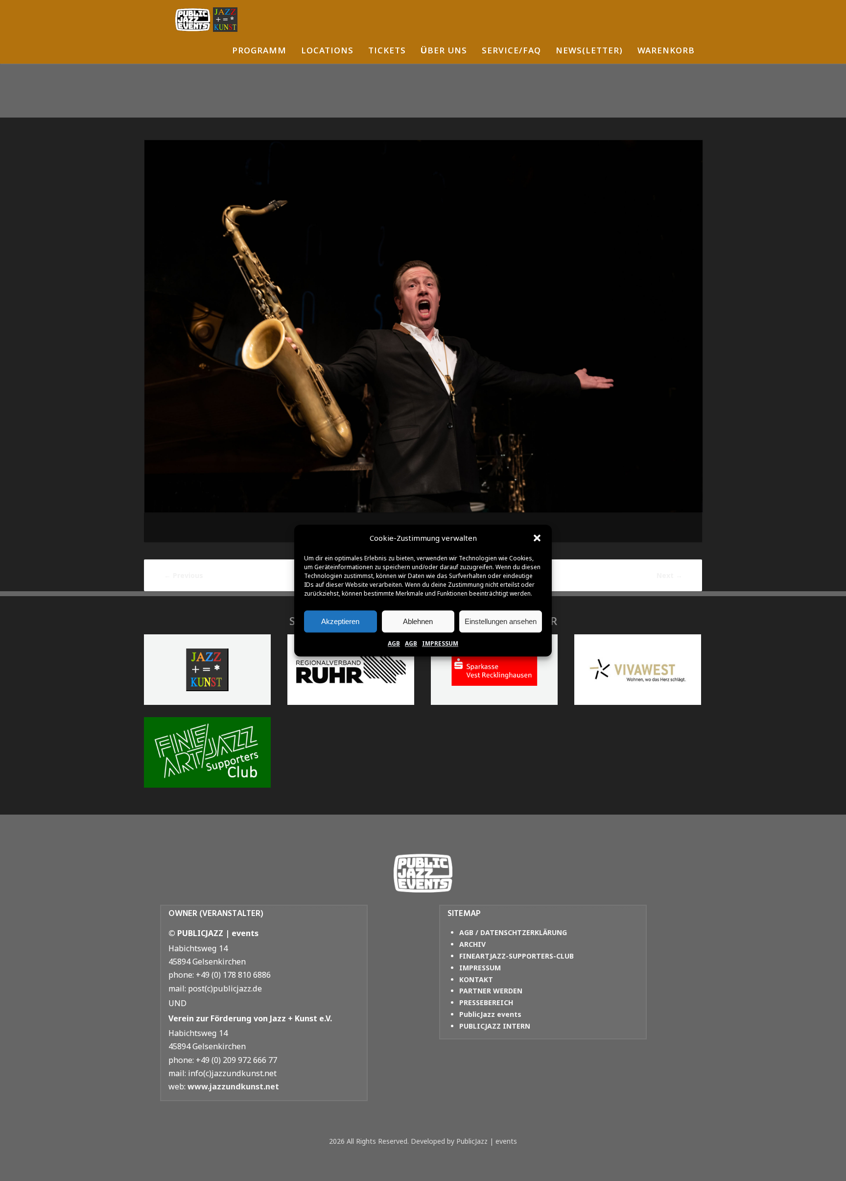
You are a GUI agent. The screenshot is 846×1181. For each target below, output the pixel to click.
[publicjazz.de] (206, 20)
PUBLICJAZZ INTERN (494, 1026)
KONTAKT (476, 979)
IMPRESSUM (440, 643)
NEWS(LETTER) (589, 52)
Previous (183, 575)
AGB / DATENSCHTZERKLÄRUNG (513, 932)
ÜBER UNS (444, 52)
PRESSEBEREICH (486, 1002)
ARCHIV (472, 944)
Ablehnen (418, 621)
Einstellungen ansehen (501, 621)
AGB (394, 643)
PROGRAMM (259, 52)
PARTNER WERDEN (490, 990)
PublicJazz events (490, 1014)
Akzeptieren (340, 621)
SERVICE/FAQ (511, 52)
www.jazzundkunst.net (233, 1086)
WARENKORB (666, 52)
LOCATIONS (327, 52)
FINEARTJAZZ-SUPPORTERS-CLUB (516, 956)
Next (669, 575)
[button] (537, 538)
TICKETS (387, 52)
